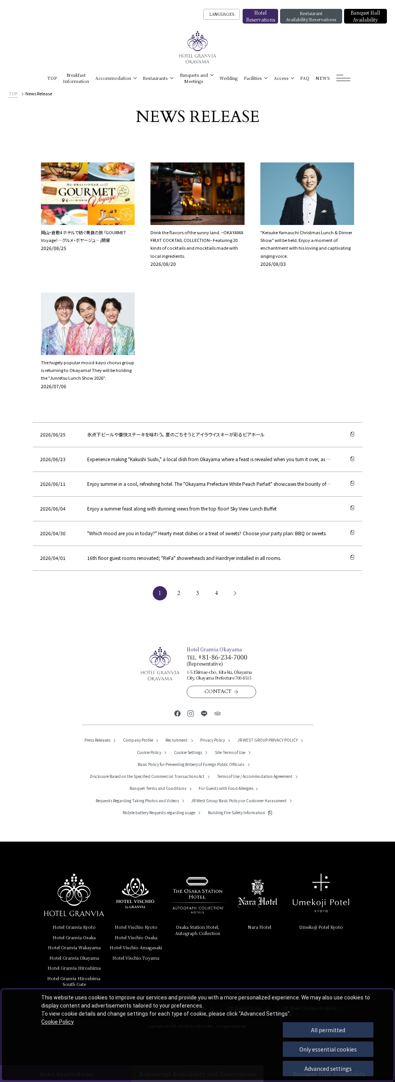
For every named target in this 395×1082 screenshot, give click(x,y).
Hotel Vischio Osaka (136, 937)
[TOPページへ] (197, 47)
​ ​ (74, 981)
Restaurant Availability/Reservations (311, 16)
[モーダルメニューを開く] (343, 78)
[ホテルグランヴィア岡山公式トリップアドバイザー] (218, 712)
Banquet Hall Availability (365, 16)
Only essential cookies (328, 1049)
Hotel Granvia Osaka (74, 937)
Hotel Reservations (260, 16)
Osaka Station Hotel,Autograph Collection (197, 930)
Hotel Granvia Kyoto (74, 927)
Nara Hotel (259, 927)
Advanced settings (328, 1068)
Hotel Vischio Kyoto (136, 927)
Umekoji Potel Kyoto (321, 927)
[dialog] (197, 1035)
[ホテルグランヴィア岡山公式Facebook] (177, 712)
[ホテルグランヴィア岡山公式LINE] (204, 712)
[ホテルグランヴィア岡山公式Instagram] (191, 712)
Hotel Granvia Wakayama (74, 947)
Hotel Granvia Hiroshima (74, 968)
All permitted (328, 1030)
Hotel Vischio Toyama (135, 958)
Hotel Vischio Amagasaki (136, 947)
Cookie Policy (57, 1022)
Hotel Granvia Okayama (74, 958)
